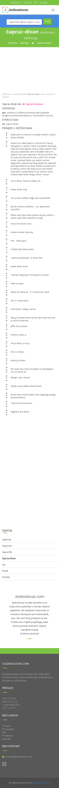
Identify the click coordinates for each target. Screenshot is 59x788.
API (35, 2)
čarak (5, 570)
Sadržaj (24, 42)
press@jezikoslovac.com (19, 756)
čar (4, 564)
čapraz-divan (44, 42)
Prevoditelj (8, 729)
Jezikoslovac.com (41, 782)
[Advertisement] (29, 69)
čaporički (7, 552)
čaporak (6, 539)
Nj (12, 704)
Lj (5, 704)
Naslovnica (16, 2)
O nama (27, 2)
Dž (3, 701)
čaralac (6, 577)
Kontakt (43, 2)
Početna (12, 42)
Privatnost (7, 735)
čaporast (7, 545)
